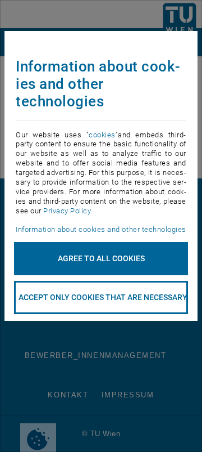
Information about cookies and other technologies (101, 229)
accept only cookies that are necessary (103, 297)
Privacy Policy (66, 211)
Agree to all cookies (101, 258)
